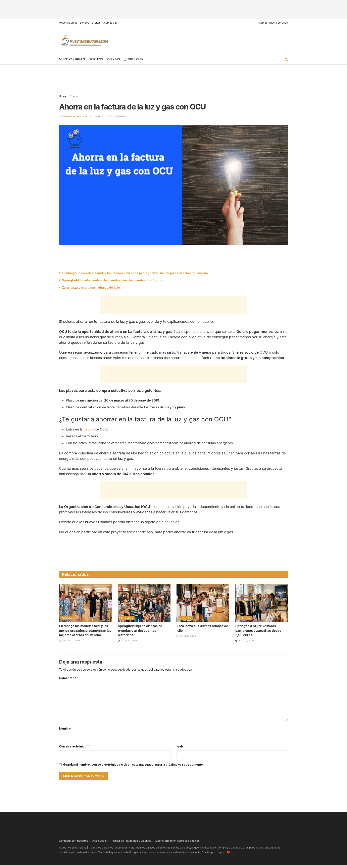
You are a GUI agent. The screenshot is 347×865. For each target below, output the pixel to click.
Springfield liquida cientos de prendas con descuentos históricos (112, 280)
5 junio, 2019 (103, 116)
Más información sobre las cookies (177, 840)
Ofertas (96, 22)
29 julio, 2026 (129, 640)
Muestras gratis (68, 22)
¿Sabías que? (111, 22)
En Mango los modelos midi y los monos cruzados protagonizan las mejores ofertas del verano (135, 273)
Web (180, 746)
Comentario (69, 678)
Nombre (66, 728)
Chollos (68, 617)
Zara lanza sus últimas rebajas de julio (91, 287)
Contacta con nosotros (73, 840)
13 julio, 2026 (245, 640)
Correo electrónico (74, 746)
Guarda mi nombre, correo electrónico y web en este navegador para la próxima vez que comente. (133, 764)
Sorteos (84, 22)
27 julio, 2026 (187, 636)
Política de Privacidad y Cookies (131, 840)
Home (62, 96)
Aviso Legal (99, 840)
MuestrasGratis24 (75, 116)
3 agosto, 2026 (71, 640)
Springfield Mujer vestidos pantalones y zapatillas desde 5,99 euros (258, 630)
